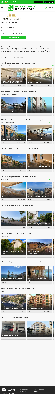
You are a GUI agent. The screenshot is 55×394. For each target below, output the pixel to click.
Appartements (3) (5, 236)
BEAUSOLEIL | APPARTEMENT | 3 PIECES (37, 196)
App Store (39, 2)
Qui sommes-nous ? (24, 391)
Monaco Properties (13, 44)
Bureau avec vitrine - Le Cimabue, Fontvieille (13, 308)
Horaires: (3, 33)
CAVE (29, 335)
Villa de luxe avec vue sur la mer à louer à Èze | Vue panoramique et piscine (39, 224)
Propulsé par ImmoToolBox (8, 393)
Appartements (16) (5, 94)
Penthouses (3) (14, 94)
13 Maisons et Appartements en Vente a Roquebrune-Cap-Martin (23, 120)
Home (2, 44)
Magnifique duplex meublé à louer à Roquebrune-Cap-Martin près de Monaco (38, 279)
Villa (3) (2, 207)
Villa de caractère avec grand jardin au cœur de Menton (13, 252)
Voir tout (51, 65)
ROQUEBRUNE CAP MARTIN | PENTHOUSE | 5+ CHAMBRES (39, 138)
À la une (4, 58)
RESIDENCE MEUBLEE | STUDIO (9, 111)
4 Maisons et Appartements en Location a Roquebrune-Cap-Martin (24, 262)
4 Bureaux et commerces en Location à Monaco (17, 289)
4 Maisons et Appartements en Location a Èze (17, 205)
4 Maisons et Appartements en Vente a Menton (17, 233)
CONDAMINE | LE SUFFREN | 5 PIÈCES (37, 82)
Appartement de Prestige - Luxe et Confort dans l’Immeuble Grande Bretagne (12, 81)
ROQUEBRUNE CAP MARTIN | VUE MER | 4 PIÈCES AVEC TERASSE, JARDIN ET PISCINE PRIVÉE (12, 278)
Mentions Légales (37, 391)
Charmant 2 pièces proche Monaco (10, 168)
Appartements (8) (5, 179)
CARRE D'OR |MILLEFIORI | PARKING (10, 335)
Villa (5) (2, 122)
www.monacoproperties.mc (10, 30)
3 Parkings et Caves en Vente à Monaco (14, 317)
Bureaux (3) (3, 291)
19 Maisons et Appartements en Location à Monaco (19, 91)
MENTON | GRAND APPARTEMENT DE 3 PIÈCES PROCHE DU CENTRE (39, 252)
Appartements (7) (5, 151)
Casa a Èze (4, 224)
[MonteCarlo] (22, 8)
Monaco (6, 44)
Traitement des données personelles (41, 393)
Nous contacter (23, 393)
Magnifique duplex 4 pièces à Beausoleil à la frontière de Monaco (39, 167)
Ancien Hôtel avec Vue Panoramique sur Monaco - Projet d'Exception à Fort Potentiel (13, 138)
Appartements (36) (5, 65)
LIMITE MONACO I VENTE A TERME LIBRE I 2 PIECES (12, 195)
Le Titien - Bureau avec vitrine (35, 308)
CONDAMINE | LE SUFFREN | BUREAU (37, 111)
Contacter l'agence (13, 37)
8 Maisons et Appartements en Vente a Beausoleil (18, 177)
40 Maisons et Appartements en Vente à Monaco (18, 63)
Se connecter (51, 7)
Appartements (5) (10, 122)
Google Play (50, 2)
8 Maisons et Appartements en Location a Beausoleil (19, 148)
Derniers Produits (20, 58)
